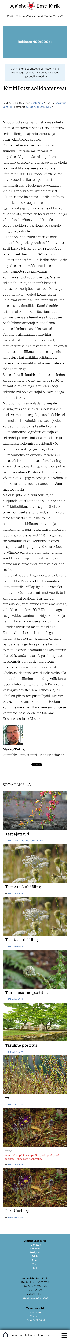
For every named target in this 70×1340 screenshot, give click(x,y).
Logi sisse (44, 1335)
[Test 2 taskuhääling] (35, 882)
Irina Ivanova (15, 999)
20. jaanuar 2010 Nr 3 (38, 106)
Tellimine (30, 1335)
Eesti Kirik (48, 6)
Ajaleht (18, 6)
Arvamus (60, 102)
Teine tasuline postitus (26, 992)
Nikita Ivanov (15, 893)
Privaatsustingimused (35, 1297)
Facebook (35, 1312)
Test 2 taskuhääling (23, 887)
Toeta (35, 1260)
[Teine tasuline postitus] (35, 987)
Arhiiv (35, 1256)
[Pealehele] (31, 9)
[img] (64, 1335)
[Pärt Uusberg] (35, 1205)
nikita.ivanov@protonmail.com (26, 840)
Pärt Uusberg (17, 1210)
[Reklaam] (35, 57)
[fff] (35, 1093)
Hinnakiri (35, 1248)
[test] (35, 1146)
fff (7, 1098)
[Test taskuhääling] (35, 934)
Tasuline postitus (21, 1045)
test (8, 1151)
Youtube (35, 1316)
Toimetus (35, 1244)
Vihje (35, 1264)
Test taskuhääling (21, 939)
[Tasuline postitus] (35, 1040)
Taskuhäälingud (35, 1320)
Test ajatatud (17, 834)
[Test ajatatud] (35, 829)
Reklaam (35, 1252)
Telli (35, 1268)
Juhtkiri (7, 106)
